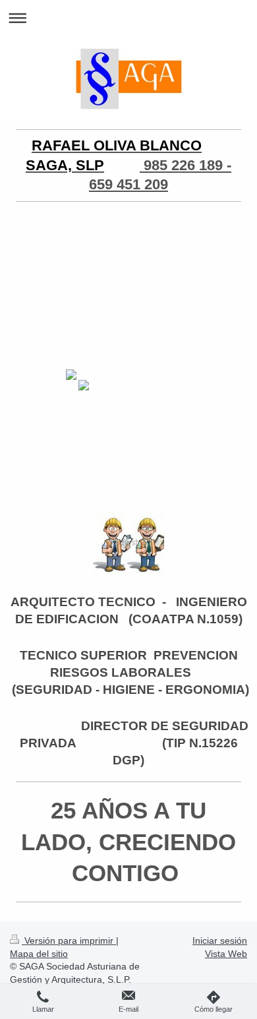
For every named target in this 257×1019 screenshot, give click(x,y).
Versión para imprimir (69, 940)
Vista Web (226, 953)
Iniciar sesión (219, 940)
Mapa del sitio (39, 953)
